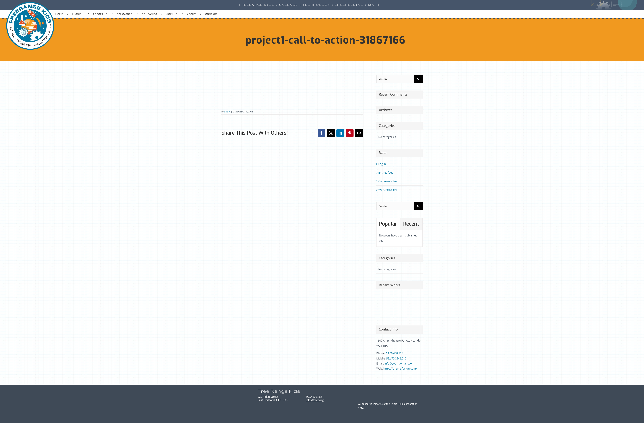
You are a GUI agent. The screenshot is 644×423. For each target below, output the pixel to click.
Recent (411, 224)
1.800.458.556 (394, 353)
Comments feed (388, 181)
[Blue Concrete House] (382, 312)
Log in (382, 164)
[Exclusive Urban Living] (406, 300)
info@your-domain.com (399, 363)
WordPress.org (387, 190)
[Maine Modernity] (394, 300)
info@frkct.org (315, 400)
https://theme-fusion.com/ (400, 368)
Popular (388, 224)
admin (227, 111)
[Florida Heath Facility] (382, 300)
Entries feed (385, 172)
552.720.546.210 (396, 358)
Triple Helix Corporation (404, 403)
